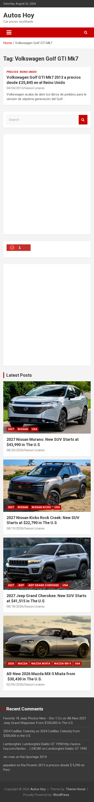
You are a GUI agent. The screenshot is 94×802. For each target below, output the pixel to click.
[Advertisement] (47, 184)
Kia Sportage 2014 (33, 757)
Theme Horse (75, 789)
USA (34, 429)
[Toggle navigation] (9, 32)
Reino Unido (28, 71)
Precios (12, 71)
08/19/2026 (15, 528)
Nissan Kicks (41, 507)
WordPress (61, 795)
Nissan (23, 429)
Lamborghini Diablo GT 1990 (67, 749)
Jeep (21, 585)
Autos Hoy (18, 15)
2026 (11, 663)
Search (83, 120)
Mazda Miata (40, 663)
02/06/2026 (15, 684)
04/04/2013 (15, 88)
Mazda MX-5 (62, 663)
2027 (11, 429)
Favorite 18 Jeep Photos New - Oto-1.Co (32, 718)
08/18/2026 (15, 606)
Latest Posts (19, 375)
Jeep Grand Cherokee (43, 585)
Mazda (23, 663)
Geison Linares (34, 88)
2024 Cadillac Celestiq (19, 731)
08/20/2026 (15, 450)
